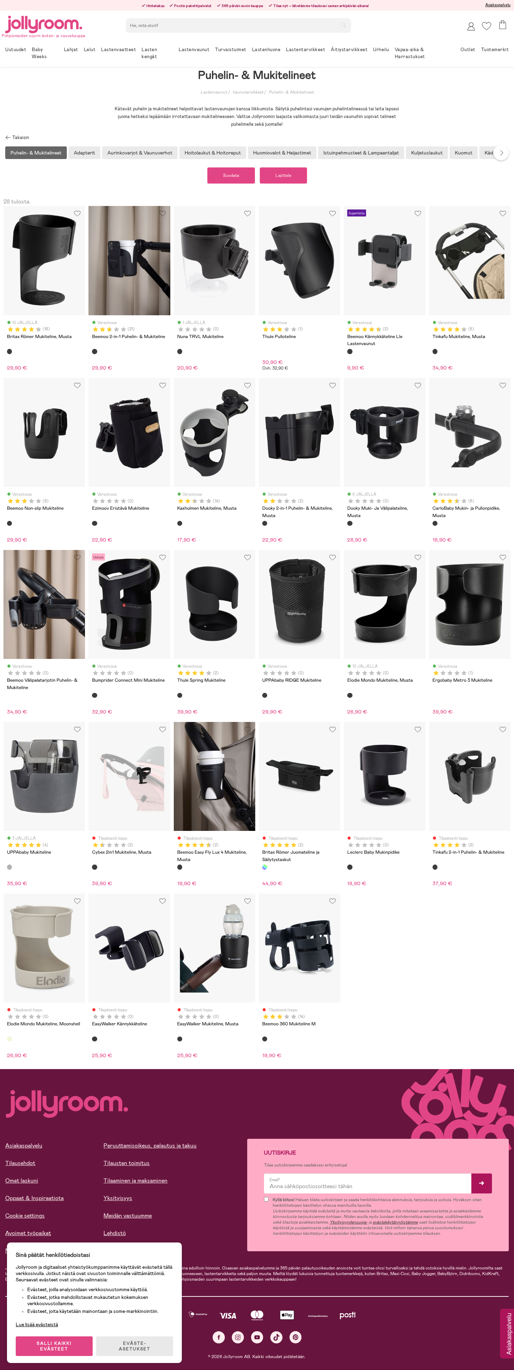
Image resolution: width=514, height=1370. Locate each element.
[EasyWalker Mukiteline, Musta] (179, 1039)
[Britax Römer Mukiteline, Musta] (9, 351)
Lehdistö (114, 1233)
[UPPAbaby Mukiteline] (9, 867)
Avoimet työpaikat (28, 1233)
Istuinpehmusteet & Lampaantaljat (361, 153)
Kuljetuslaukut (427, 153)
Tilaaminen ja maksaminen (135, 1180)
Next (501, 152)
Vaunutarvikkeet (247, 92)
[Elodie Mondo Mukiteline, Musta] (349, 695)
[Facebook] (219, 1337)
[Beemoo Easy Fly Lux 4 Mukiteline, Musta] (179, 867)
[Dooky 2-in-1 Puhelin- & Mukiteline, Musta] (264, 523)
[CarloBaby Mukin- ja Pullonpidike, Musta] (435, 523)
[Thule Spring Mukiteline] (179, 695)
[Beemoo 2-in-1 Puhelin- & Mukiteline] (94, 351)
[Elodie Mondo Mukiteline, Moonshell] (9, 1039)
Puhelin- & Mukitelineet (291, 92)
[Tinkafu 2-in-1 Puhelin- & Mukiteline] (435, 867)
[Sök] (343, 24)
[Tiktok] (276, 1337)
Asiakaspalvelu (498, 4)
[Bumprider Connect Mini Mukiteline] (94, 695)
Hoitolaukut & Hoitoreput (213, 153)
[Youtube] (257, 1337)
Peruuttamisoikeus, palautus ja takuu (150, 1145)
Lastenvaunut (213, 92)
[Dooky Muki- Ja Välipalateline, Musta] (349, 523)
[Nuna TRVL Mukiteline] (179, 351)
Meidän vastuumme (127, 1215)
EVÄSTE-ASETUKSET (134, 1346)
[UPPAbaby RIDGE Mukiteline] (264, 695)
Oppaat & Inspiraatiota (34, 1198)
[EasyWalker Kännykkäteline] (94, 1039)
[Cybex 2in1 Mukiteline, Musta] (94, 867)
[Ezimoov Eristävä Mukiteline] (94, 523)
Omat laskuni (21, 1180)
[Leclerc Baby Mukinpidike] (349, 867)
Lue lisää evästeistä (37, 1324)
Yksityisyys (117, 1198)
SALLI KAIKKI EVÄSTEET (54, 1346)
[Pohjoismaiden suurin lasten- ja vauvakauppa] (43, 23)
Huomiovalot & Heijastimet (282, 153)
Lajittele (283, 175)
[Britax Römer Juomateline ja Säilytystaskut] (264, 867)
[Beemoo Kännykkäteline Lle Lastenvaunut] (349, 351)
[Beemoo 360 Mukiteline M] (264, 1039)
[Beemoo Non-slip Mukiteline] (9, 523)
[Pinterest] (296, 1337)
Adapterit (84, 153)
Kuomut (463, 153)
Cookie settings (25, 1215)
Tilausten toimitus (126, 1163)
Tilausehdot (20, 1163)
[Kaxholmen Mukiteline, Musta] (179, 523)
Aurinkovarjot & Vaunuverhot (139, 153)
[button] (486, 26)
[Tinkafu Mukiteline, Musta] (435, 351)
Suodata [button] (231, 175)
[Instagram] (238, 1337)
